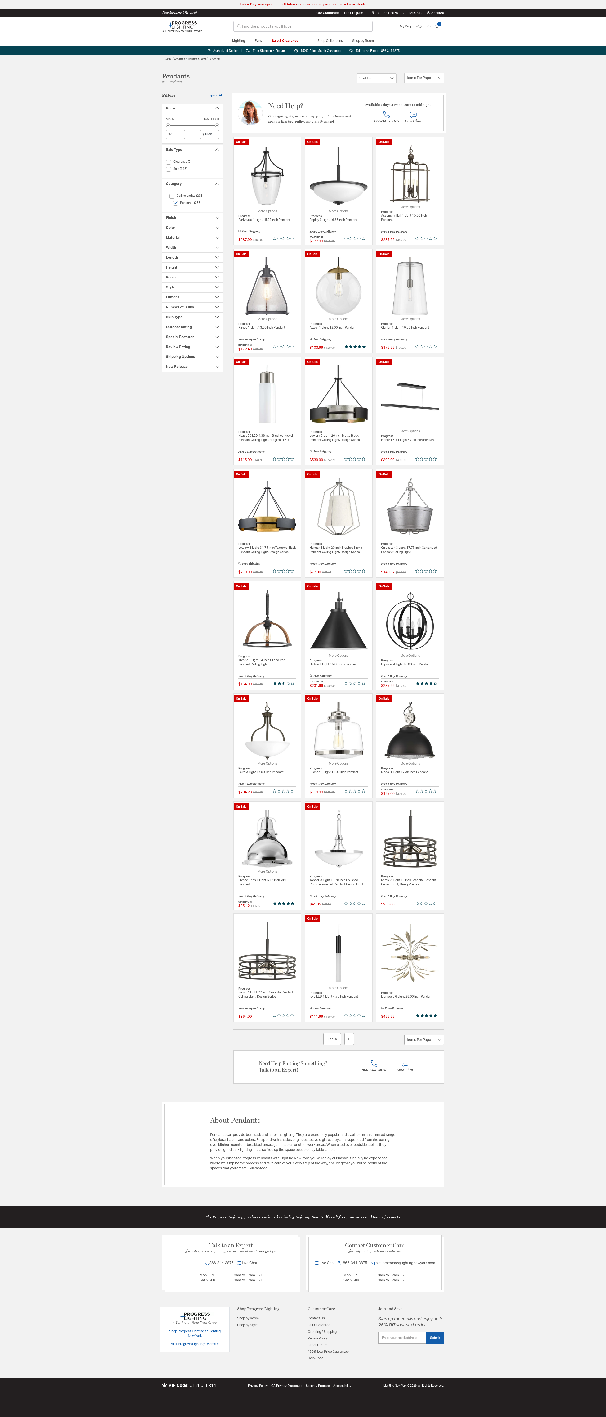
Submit (435, 1337)
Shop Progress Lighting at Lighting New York (195, 1334)
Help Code (315, 1358)
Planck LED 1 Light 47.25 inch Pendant (408, 440)
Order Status (317, 1345)
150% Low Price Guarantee (328, 1351)
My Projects (409, 26)
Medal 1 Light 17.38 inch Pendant (404, 772)
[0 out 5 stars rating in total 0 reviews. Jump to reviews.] (284, 238)
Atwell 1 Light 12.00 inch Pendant (333, 327)
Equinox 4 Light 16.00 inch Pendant (406, 664)
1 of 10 (332, 1039)
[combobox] (303, 26)
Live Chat (414, 13)
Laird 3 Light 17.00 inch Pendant (261, 772)
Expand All (215, 95)
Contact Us (316, 1318)
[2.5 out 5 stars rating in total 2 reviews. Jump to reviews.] (284, 683)
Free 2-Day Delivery (323, 231)
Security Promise (318, 1385)
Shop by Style (247, 1325)
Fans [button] (258, 41)
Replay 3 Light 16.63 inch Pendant (333, 220)
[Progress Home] (182, 26)
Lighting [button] (238, 41)
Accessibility (342, 1385)
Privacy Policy (258, 1385)
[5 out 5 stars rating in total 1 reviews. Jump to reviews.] (356, 346)
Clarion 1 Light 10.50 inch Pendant (405, 327)
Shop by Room (248, 1318)
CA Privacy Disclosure (286, 1385)
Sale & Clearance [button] (285, 41)
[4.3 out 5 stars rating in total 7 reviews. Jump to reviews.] (427, 683)
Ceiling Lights (197, 59)
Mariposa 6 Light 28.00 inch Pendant (406, 996)
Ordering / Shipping (322, 1332)
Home (168, 59)
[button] (435, 13)
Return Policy (318, 1338)
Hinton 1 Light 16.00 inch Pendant (333, 664)
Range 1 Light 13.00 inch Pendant (261, 327)
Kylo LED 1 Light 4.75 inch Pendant (334, 996)
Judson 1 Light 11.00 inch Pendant (334, 772)
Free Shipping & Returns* (179, 12)
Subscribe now (298, 4)
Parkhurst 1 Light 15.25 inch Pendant (264, 220)
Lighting (179, 59)
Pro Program (353, 13)
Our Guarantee (327, 13)
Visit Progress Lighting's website (195, 1344)
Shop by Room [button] (363, 41)
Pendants (214, 59)
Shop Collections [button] (330, 41)
